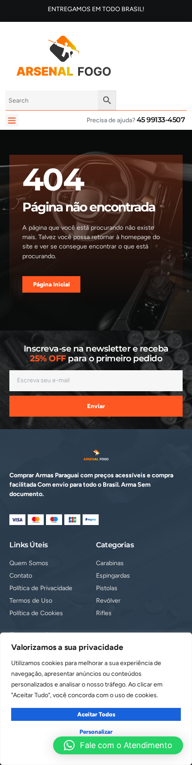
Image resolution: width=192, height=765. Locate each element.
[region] (96, 699)
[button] (11, 120)
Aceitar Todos (96, 714)
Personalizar (96, 731)
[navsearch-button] (132, 54)
